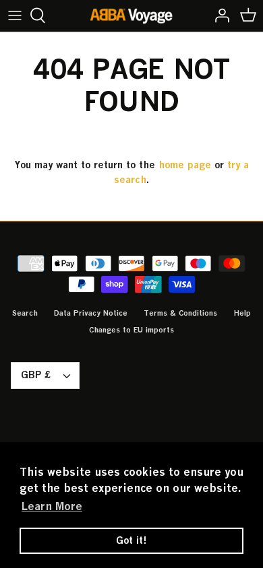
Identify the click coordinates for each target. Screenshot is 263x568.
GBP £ (36, 374)
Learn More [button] (52, 506)
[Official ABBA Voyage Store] (132, 16)
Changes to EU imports (131, 329)
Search (25, 312)
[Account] (218, 15)
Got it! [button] (131, 540)
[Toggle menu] (15, 15)
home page (184, 164)
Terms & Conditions (180, 312)
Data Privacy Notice (90, 312)
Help (242, 312)
